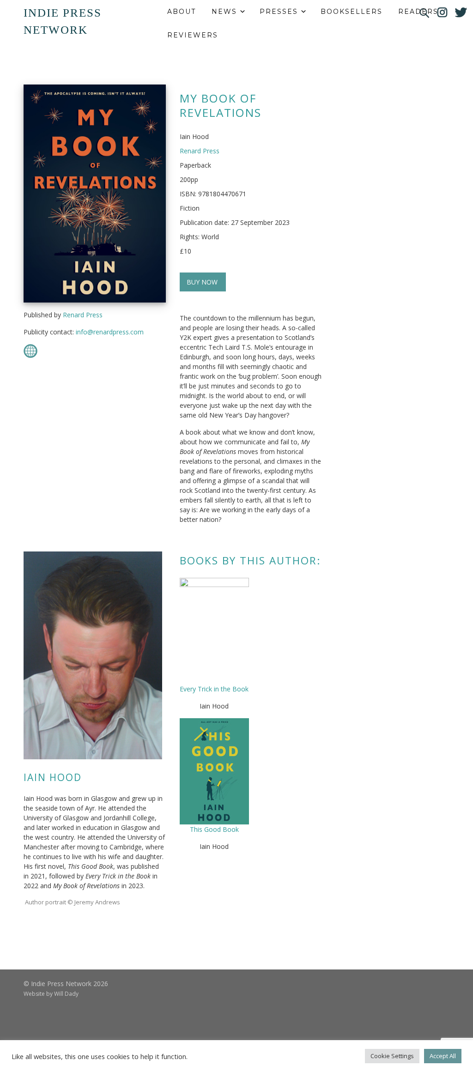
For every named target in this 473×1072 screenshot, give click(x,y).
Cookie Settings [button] (392, 1056)
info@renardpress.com (110, 331)
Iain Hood (53, 777)
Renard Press (83, 314)
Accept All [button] (443, 1056)
